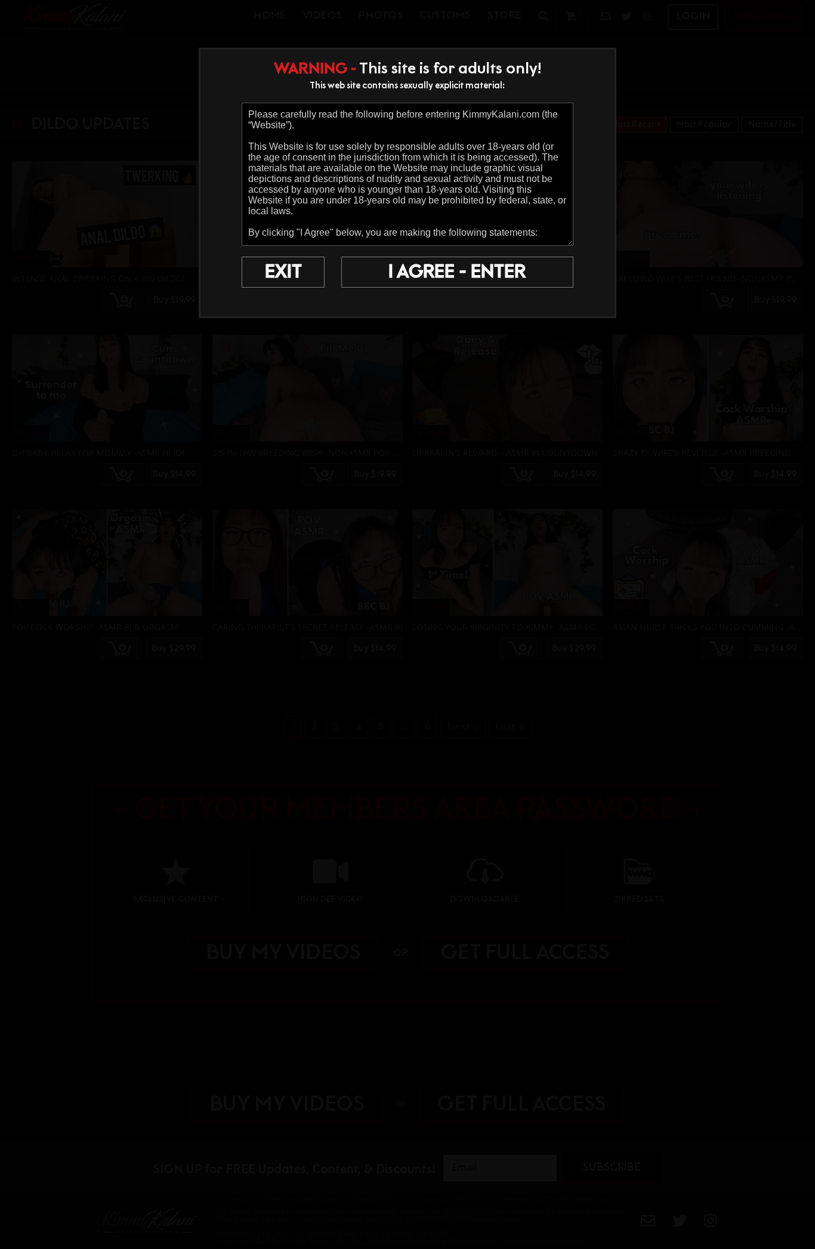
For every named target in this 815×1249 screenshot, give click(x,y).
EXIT (283, 272)
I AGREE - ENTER (457, 272)
